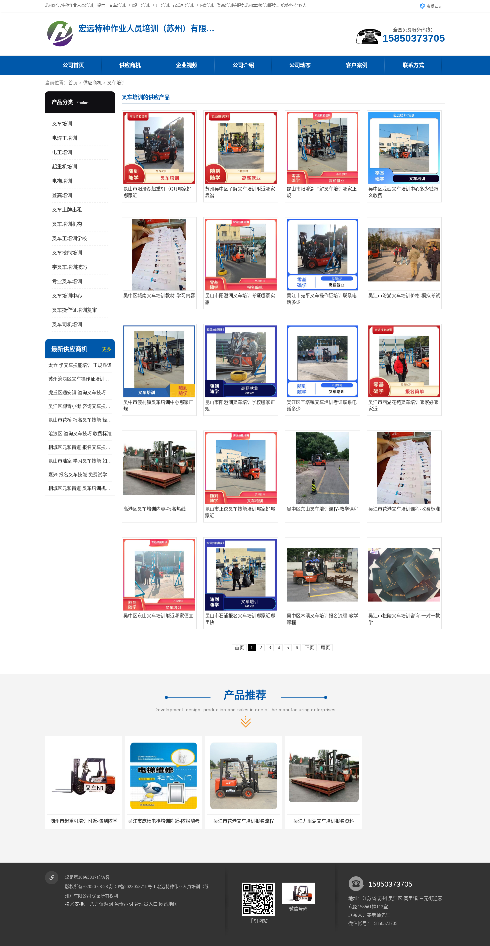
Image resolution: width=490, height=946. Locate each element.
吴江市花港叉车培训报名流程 (243, 821)
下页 (309, 647)
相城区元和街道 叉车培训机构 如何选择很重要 (80, 488)
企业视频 (186, 65)
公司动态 (300, 65)
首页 (73, 82)
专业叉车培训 (67, 281)
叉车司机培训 (67, 324)
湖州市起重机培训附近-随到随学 (83, 821)
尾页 (325, 647)
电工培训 (62, 152)
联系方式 (413, 65)
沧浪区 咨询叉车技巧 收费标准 (80, 433)
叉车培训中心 (67, 295)
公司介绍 (243, 65)
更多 (106, 349)
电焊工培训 (64, 138)
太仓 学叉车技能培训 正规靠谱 (80, 365)
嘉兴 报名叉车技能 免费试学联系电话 (80, 474)
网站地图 (168, 904)
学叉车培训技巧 (69, 267)
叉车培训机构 (67, 224)
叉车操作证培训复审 (74, 310)
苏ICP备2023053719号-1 (132, 886)
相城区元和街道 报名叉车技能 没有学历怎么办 (80, 447)
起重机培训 (64, 166)
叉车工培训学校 (69, 238)
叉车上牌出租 (67, 209)
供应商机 (130, 65)
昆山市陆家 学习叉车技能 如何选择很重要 (80, 460)
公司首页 (73, 65)
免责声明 (123, 904)
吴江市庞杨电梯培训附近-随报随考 (163, 821)
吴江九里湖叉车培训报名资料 (323, 821)
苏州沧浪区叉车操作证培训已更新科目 (80, 378)
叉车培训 (116, 82)
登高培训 (62, 195)
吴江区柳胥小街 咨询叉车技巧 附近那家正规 (80, 406)
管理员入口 (146, 904)
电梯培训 (62, 181)
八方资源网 (101, 904)
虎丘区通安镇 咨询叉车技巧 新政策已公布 (80, 392)
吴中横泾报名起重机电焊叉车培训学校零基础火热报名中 (425, 821)
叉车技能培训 (67, 252)
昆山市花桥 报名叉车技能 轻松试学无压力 (80, 419)
